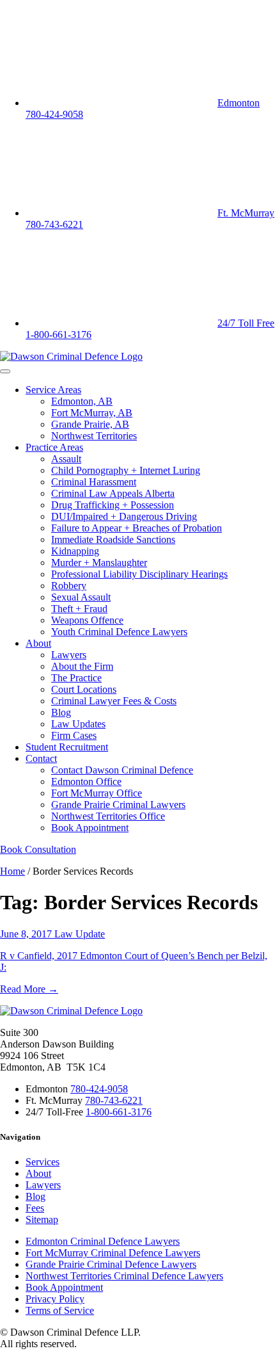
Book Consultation (38, 849)
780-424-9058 (99, 1088)
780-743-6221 (114, 1100)
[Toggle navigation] (5, 371)
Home (12, 871)
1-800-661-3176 (119, 1111)
